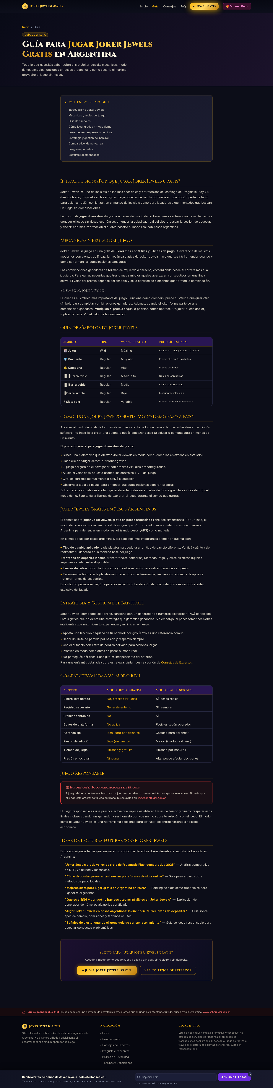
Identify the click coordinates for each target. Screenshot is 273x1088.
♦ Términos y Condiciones (116, 1062)
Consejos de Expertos (176, 662)
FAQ (183, 6)
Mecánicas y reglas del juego (87, 115)
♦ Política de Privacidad (114, 1056)
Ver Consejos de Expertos (167, 970)
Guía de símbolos (80, 121)
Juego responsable (81, 149)
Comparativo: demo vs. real (86, 143)
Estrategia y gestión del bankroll (89, 137)
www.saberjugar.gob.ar (151, 797)
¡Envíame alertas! (234, 1077)
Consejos (169, 6)
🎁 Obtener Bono (237, 6)
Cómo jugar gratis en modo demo (90, 126)
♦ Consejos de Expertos (115, 1045)
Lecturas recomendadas (84, 154)
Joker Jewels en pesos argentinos (91, 132)
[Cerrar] (250, 1074)
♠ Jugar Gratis (204, 6)
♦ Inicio (104, 1033)
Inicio (144, 6)
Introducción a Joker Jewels (86, 109)
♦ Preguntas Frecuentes (114, 1051)
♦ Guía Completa (110, 1039)
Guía (155, 6)
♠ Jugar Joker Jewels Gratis (107, 970)
